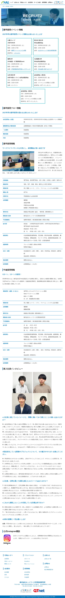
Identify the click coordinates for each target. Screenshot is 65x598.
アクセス (6, 577)
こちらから (17, 53)
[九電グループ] (26, 590)
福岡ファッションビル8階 (18, 50)
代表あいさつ (23, 2)
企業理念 (6, 558)
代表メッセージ (8, 561)
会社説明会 (27, 572)
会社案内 (30, 2)
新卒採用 (26, 574)
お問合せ (50, 2)
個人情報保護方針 (48, 569)
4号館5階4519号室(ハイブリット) (20, 69)
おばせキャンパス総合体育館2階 (47, 50)
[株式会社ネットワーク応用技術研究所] (5, 2)
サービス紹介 (37, 2)
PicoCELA (26, 561)
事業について (7, 563)
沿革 (5, 574)
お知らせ (16, 2)
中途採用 (26, 577)
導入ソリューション (29, 563)
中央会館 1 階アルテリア (45, 69)
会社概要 (6, 572)
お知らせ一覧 (47, 558)
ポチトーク (27, 558)
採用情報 (44, 2)
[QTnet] (39, 591)
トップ (11, 2)
